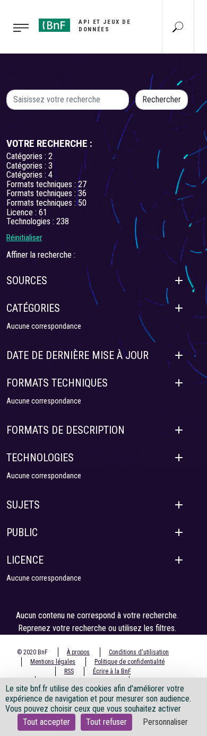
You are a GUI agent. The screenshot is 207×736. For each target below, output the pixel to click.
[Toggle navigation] (16, 27)
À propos (78, 652)
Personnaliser (165, 722)
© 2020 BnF (32, 652)
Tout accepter (46, 722)
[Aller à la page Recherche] (177, 26)
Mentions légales (52, 661)
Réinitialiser (24, 237)
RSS (69, 671)
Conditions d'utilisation (139, 652)
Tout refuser (106, 722)
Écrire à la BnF (112, 671)
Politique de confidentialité (129, 661)
